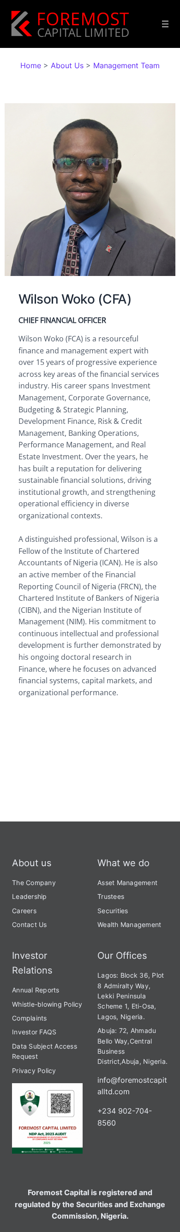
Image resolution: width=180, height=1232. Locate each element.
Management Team (126, 65)
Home (30, 65)
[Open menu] (165, 23)
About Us (67, 65)
